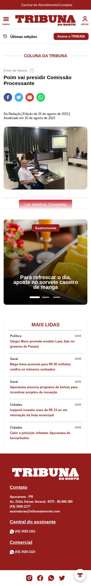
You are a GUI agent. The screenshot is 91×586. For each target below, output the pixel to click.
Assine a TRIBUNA (71, 36)
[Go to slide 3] (56, 297)
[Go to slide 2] (45, 297)
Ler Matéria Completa (45, 204)
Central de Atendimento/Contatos (46, 5)
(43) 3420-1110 (25, 552)
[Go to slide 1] (35, 297)
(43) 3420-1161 (25, 531)
